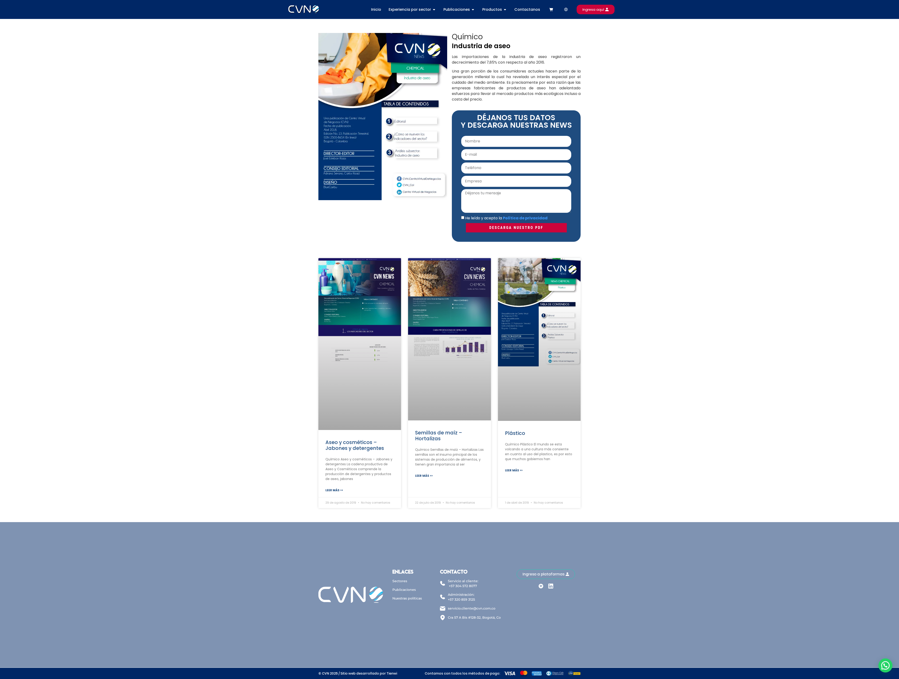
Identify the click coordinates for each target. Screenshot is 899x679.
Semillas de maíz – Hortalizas (438, 435)
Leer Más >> (334, 490)
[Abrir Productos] (505, 9)
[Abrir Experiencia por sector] (434, 9)
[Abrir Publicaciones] (473, 9)
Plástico (515, 433)
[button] (885, 665)
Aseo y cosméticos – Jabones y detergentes (354, 445)
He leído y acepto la (506, 218)
